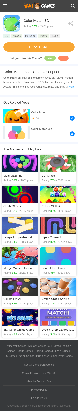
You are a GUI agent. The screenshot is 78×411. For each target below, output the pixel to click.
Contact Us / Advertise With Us (39, 373)
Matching (30, 35)
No (63, 58)
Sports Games (25, 350)
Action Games (26, 355)
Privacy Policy (39, 389)
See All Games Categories (39, 364)
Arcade (17, 35)
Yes (50, 58)
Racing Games (43, 350)
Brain (55, 35)
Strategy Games (37, 346)
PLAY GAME (39, 47)
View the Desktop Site (39, 381)
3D (6, 35)
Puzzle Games (61, 350)
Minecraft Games (16, 346)
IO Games (11, 355)
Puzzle (44, 35)
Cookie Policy (39, 398)
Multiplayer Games (46, 355)
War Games (66, 355)
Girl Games (54, 346)
